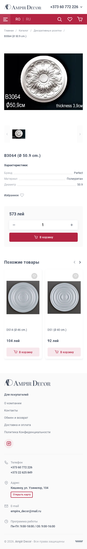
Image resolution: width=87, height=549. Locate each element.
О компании (13, 403)
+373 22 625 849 (21, 472)
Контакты (11, 410)
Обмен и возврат (16, 417)
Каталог (23, 30)
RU (28, 19)
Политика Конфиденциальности (27, 432)
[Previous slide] (7, 134)
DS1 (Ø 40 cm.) (57, 329)
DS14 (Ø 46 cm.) (16, 329)
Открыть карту (22, 494)
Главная (9, 30)
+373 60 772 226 (64, 7)
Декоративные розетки (47, 30)
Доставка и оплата (17, 425)
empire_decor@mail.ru (26, 511)
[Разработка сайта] (79, 541)
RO (18, 19)
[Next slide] (80, 134)
